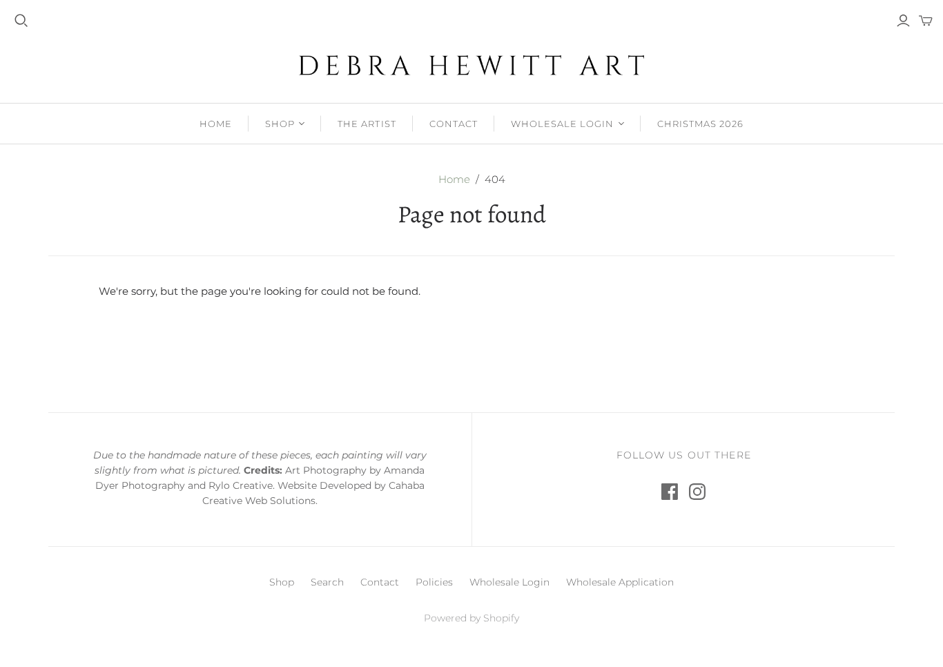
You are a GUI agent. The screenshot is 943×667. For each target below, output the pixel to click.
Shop (280, 123)
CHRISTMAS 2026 (700, 123)
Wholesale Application (620, 582)
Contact (453, 123)
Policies (434, 582)
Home (216, 123)
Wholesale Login (562, 123)
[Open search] (21, 21)
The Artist (367, 123)
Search (327, 582)
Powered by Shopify (471, 618)
